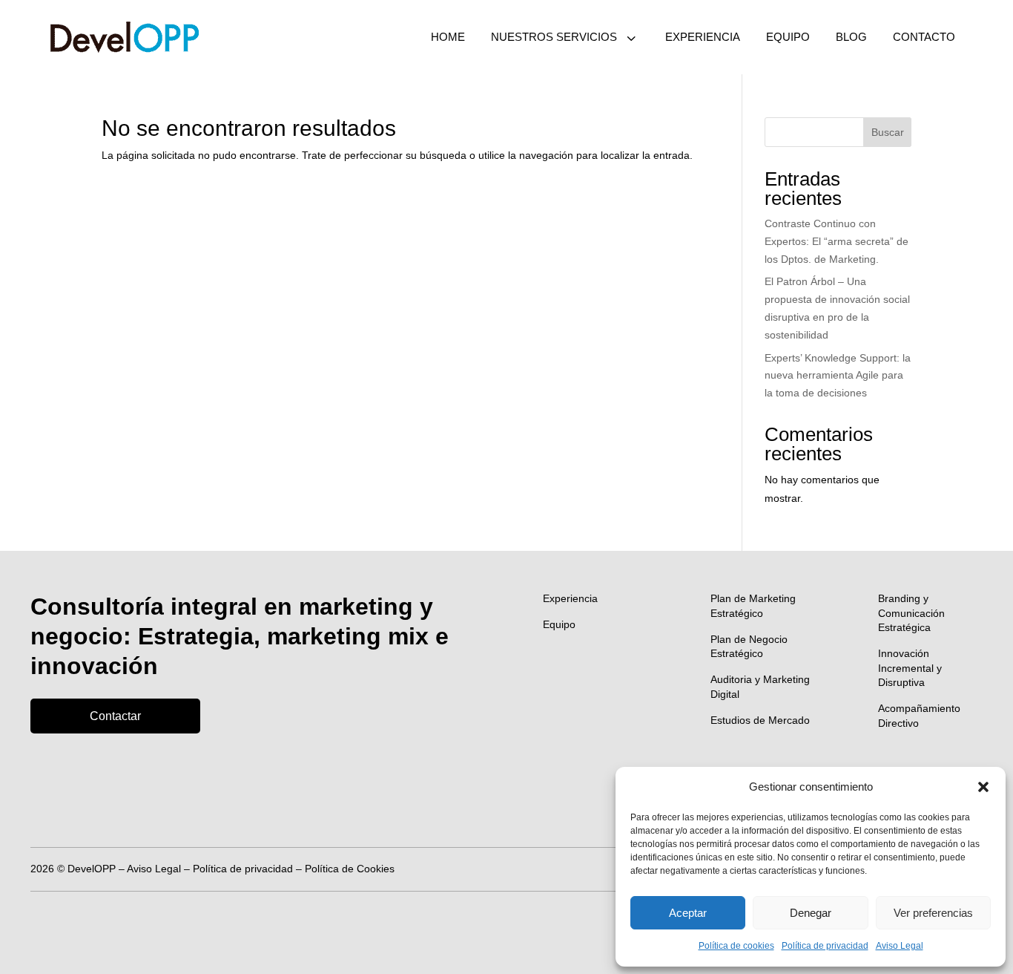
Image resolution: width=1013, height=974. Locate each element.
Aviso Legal (899, 946)
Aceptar (688, 912)
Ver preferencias (933, 912)
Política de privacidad (825, 946)
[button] (983, 786)
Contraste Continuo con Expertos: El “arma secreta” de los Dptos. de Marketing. (836, 241)
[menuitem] (447, 37)
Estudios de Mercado (760, 720)
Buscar (887, 132)
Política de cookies (736, 946)
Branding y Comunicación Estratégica (911, 612)
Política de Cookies (350, 869)
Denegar (810, 912)
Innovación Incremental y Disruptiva (910, 667)
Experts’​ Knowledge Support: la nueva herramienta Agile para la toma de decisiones (838, 375)
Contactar (115, 716)
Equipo (559, 624)
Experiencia (570, 598)
